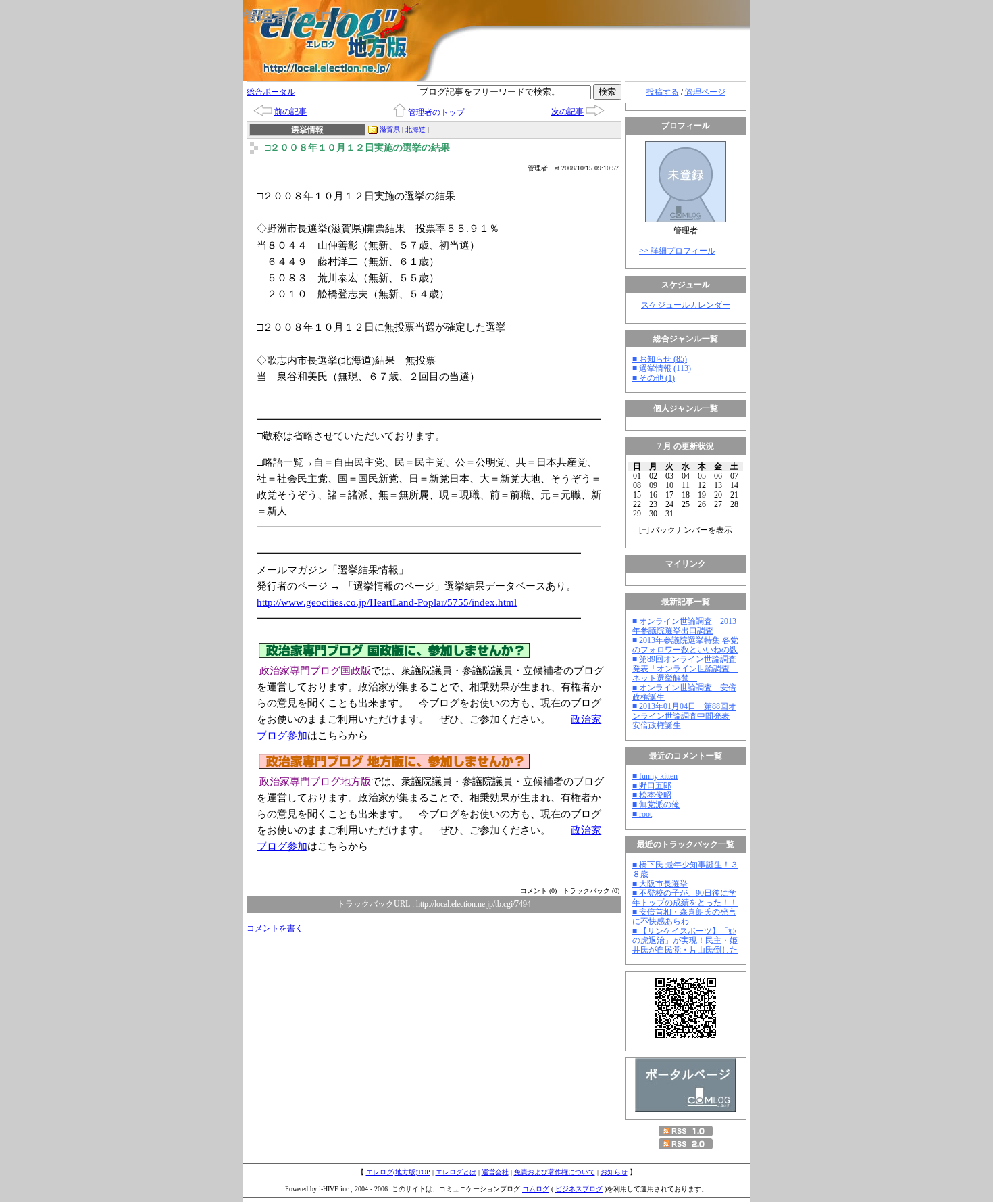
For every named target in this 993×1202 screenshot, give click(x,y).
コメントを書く (275, 928)
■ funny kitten (655, 776)
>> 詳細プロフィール (677, 251)
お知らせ (614, 1172)
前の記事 (290, 111)
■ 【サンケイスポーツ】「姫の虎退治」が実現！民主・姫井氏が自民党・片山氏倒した (685, 940)
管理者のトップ (436, 112)
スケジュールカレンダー (685, 305)
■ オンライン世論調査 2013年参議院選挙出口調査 (684, 626)
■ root (642, 814)
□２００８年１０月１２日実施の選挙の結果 (357, 148)
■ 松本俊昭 (651, 795)
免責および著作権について (554, 1172)
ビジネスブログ (579, 1189)
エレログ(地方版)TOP (398, 1172)
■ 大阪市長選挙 (660, 883)
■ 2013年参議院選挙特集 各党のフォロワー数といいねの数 (685, 644)
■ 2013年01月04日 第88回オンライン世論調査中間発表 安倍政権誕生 (684, 716)
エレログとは (456, 1172)
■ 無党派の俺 (656, 804)
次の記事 (567, 111)
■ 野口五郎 (651, 785)
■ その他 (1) (653, 378)
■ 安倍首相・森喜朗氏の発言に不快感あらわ (684, 916)
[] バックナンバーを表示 (685, 530)
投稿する (662, 92)
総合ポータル (271, 92)
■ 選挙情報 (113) (661, 368)
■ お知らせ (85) (659, 359)
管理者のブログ (296, 16)
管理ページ (705, 92)
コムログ (535, 1189)
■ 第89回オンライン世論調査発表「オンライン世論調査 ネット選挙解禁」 (685, 668)
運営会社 (495, 1172)
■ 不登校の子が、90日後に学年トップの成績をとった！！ (685, 897)
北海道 (415, 129)
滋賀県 (390, 129)
